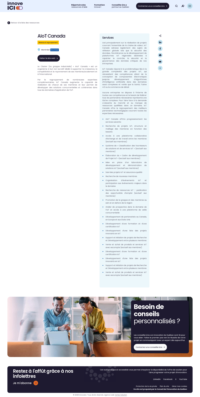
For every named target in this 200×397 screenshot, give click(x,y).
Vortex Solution (121, 395)
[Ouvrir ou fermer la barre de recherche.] (176, 6)
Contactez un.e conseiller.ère (151, 6)
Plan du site (164, 386)
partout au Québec (120, 6)
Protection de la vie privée (146, 386)
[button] (190, 6)
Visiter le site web (47, 58)
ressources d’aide (79, 6)
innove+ (99, 6)
